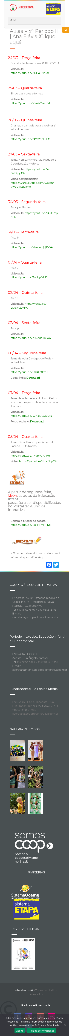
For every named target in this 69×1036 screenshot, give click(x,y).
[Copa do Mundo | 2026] (18, 750)
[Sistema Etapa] (26, 909)
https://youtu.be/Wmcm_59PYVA (32, 247)
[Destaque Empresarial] (34, 847)
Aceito (20, 1030)
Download (37, 421)
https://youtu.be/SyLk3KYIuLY (29, 277)
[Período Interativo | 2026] (20, 803)
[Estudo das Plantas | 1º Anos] (36, 776)
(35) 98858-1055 (48, 662)
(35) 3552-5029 (26, 662)
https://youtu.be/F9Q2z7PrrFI (29, 372)
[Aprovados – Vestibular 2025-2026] (36, 803)
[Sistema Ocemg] (26, 891)
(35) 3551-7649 (41, 706)
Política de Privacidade (35, 1005)
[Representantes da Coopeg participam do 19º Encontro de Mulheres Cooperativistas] (41, 750)
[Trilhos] (23, 953)
